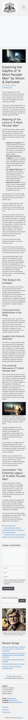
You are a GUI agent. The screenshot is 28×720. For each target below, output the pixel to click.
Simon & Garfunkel (9, 525)
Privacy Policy (6, 712)
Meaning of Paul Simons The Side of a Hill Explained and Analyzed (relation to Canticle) (13, 655)
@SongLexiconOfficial (15, 702)
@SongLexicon (11, 698)
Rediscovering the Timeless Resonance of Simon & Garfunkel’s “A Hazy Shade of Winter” (13, 530)
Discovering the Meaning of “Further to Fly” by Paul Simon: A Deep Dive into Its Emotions (13, 649)
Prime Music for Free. (15, 676)
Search (22, 600)
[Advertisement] (14, 31)
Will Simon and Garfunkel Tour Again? (13, 664)
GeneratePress (19, 717)
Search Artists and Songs (10, 598)
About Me (5, 707)
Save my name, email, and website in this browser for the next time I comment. (14, 582)
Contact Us (5, 709)
